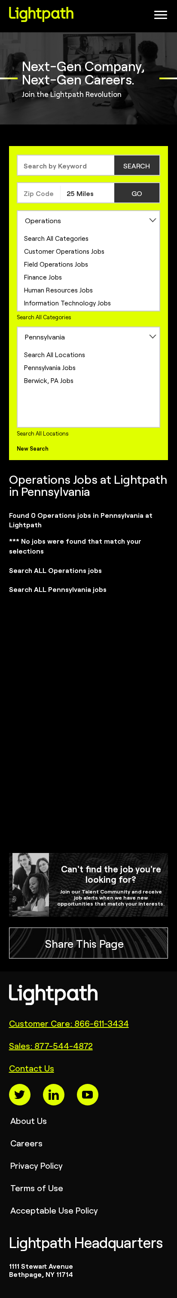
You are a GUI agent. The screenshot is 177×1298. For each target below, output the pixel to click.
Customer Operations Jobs (64, 250)
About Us (28, 1120)
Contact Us (31, 1068)
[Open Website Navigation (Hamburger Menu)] (158, 17)
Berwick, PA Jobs (48, 380)
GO (136, 193)
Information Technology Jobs (67, 302)
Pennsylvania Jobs (50, 367)
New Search (33, 448)
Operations (43, 220)
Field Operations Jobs (56, 263)
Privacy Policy (36, 1165)
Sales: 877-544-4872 (51, 1045)
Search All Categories (56, 238)
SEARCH (136, 165)
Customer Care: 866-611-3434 (69, 1023)
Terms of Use (36, 1187)
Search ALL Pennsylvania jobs (58, 589)
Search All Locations (54, 354)
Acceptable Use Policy (54, 1210)
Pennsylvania (45, 336)
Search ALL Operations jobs (55, 570)
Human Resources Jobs (58, 289)
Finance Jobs (43, 276)
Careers (26, 1143)
